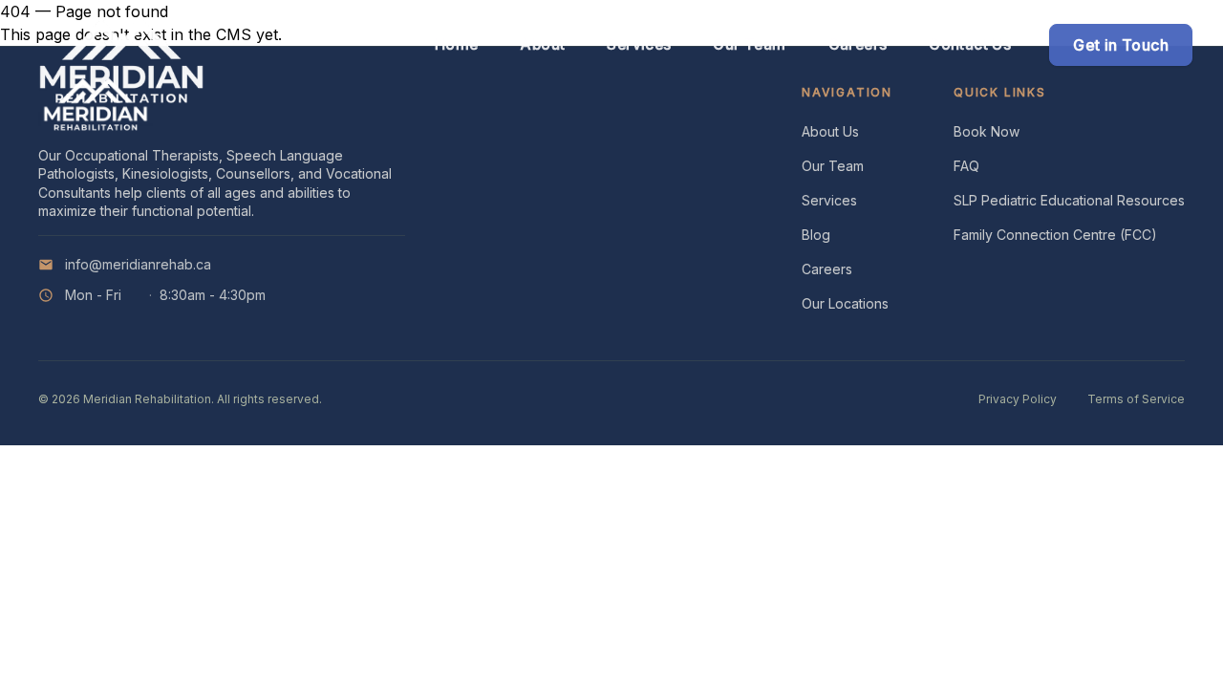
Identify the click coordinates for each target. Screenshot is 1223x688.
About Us (830, 131)
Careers (827, 269)
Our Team (833, 166)
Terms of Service (1136, 399)
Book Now (986, 131)
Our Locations (845, 303)
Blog (816, 234)
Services (829, 200)
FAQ (966, 166)
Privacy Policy (1017, 399)
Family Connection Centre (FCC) (1055, 234)
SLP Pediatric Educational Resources (1069, 200)
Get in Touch (1121, 44)
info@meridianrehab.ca (138, 264)
